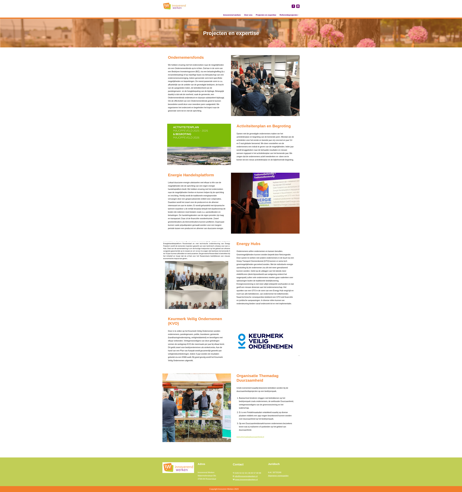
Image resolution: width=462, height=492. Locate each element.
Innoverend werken (232, 15)
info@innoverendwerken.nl (246, 476)
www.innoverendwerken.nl (246, 480)
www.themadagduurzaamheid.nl (250, 437)
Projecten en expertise (266, 15)
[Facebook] (293, 6)
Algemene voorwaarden (278, 476)
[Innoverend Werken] (174, 6)
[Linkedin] (298, 6)
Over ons (248, 15)
